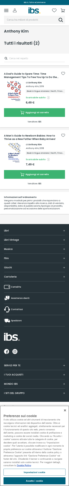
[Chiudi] (65, 410)
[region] (34, 446)
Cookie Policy (24, 465)
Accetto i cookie (34, 480)
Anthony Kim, (32, 86)
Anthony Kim (35, 82)
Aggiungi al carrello (37, 112)
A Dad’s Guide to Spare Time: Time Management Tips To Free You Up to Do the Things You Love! (30, 75)
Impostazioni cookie (34, 472)
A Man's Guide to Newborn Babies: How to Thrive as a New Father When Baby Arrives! (29, 137)
